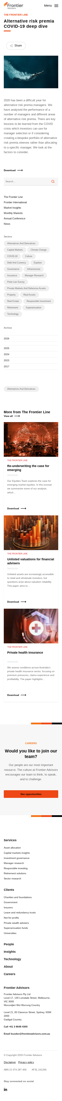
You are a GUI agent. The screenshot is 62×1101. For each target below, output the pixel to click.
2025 (6, 348)
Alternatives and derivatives (21, 243)
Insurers (8, 907)
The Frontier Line (16, 14)
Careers (9, 974)
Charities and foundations (18, 897)
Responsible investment (39, 301)
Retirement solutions (15, 873)
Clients (9, 890)
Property (11, 294)
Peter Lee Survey (16, 282)
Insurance (12, 275)
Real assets (29, 294)
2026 (6, 338)
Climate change (38, 250)
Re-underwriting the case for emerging (28, 468)
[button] (31, 416)
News (7, 223)
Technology (13, 314)
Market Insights (12, 207)
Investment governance (16, 858)
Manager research (34, 275)
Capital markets (15, 250)
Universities (10, 933)
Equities (38, 262)
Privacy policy (26, 1062)
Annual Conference (14, 218)
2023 (6, 360)
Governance (13, 269)
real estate (13, 301)
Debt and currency (16, 262)
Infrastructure (33, 269)
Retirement (12, 307)
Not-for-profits (11, 917)
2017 (6, 366)
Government (10, 902)
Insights (10, 951)
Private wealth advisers (16, 923)
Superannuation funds (16, 928)
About (8, 966)
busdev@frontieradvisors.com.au (30, 1033)
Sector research (12, 878)
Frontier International (15, 202)
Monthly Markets (13, 213)
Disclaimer (10, 1062)
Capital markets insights (17, 852)
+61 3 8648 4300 (18, 1026)
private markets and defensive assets (26, 288)
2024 (6, 354)
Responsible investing (16, 868)
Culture (28, 256)
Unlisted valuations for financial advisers (30, 561)
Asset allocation (12, 847)
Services (10, 840)
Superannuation (33, 307)
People (9, 944)
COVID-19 (12, 256)
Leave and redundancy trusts (20, 912)
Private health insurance (25, 652)
